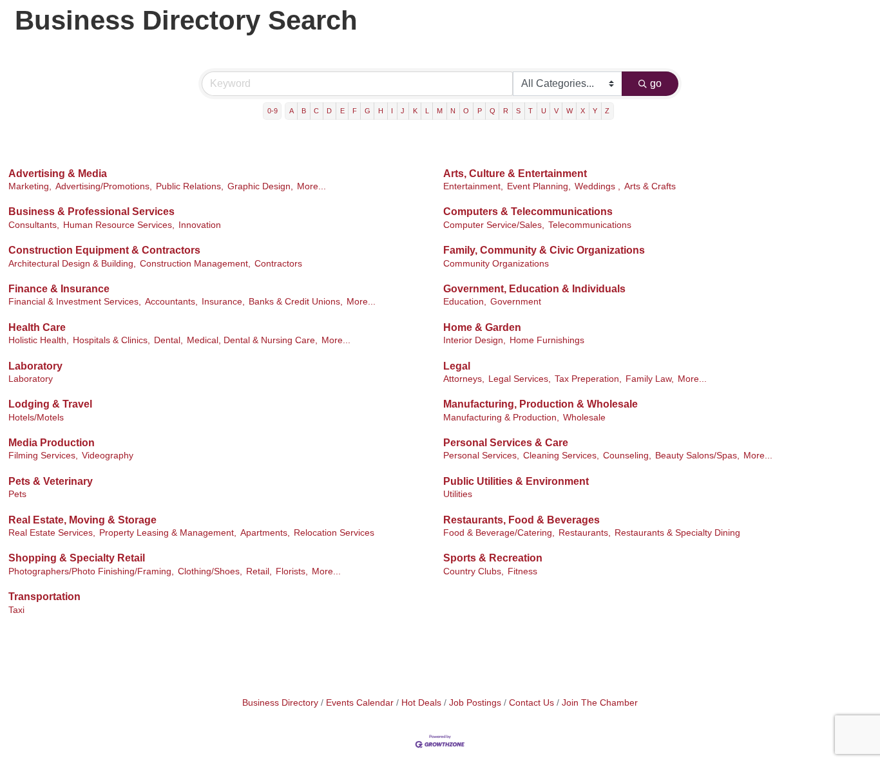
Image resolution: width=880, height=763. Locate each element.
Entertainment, (473, 186)
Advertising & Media (57, 173)
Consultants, (33, 225)
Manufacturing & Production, (501, 417)
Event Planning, (539, 186)
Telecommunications (589, 225)
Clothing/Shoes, (210, 571)
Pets (17, 494)
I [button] (392, 111)
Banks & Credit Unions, (296, 301)
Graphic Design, (260, 186)
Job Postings (475, 703)
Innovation (199, 225)
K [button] (415, 111)
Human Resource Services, (119, 225)
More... (311, 186)
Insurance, (223, 301)
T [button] (530, 111)
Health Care (37, 327)
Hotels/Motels (36, 417)
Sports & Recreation (492, 557)
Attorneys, (463, 379)
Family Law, (650, 379)
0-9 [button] (272, 111)
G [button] (367, 111)
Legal (456, 366)
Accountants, (171, 301)
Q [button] (492, 111)
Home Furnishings (547, 340)
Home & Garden (482, 327)
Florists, (292, 571)
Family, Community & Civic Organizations (544, 250)
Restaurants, (585, 533)
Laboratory (35, 366)
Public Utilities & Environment (516, 481)
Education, (464, 301)
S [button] (518, 111)
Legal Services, (519, 379)
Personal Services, (481, 455)
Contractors (278, 263)
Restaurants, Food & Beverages (521, 519)
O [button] (466, 111)
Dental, (168, 340)
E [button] (342, 111)
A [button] (291, 111)
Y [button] (595, 111)
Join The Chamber (600, 703)
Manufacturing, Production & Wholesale (540, 404)
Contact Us (531, 703)
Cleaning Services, (561, 455)
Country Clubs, (473, 571)
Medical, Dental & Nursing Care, (252, 340)
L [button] (427, 111)
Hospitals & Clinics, (111, 340)
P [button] (479, 111)
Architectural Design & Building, (72, 263)
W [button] (569, 111)
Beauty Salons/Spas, (697, 455)
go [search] (656, 83)
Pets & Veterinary (50, 481)
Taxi (16, 610)
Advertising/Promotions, (103, 186)
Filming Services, (43, 455)
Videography (107, 455)
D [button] (329, 111)
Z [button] (607, 111)
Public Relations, (190, 186)
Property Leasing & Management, (167, 533)
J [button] (403, 111)
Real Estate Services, (51, 533)
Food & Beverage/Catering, (499, 533)
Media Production (51, 442)
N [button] (452, 111)
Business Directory (280, 703)
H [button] (380, 111)
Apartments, (265, 533)
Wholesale (584, 417)
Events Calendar (360, 703)
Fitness (522, 571)
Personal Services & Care (505, 442)
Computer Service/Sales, (493, 225)
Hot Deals (421, 703)
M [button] (440, 111)
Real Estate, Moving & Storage (82, 519)
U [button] (543, 111)
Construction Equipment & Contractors (104, 250)
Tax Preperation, (588, 379)
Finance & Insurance (59, 288)
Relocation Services (334, 533)
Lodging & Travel (50, 404)
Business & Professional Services (91, 211)
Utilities (457, 494)
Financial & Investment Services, (74, 301)
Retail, (259, 571)
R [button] (505, 111)
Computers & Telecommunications (528, 211)
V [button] (556, 111)
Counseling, (627, 455)
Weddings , (597, 186)
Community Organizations (496, 263)
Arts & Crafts (650, 186)
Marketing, (30, 186)
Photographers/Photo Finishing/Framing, (91, 571)
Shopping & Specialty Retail (76, 557)
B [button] (303, 111)
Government (515, 301)
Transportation (44, 596)
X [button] (582, 111)
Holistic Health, (38, 340)
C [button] (316, 111)
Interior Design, (474, 340)
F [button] (354, 111)
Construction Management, (195, 263)
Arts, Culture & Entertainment (515, 173)
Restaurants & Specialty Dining (677, 533)
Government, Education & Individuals (534, 288)
